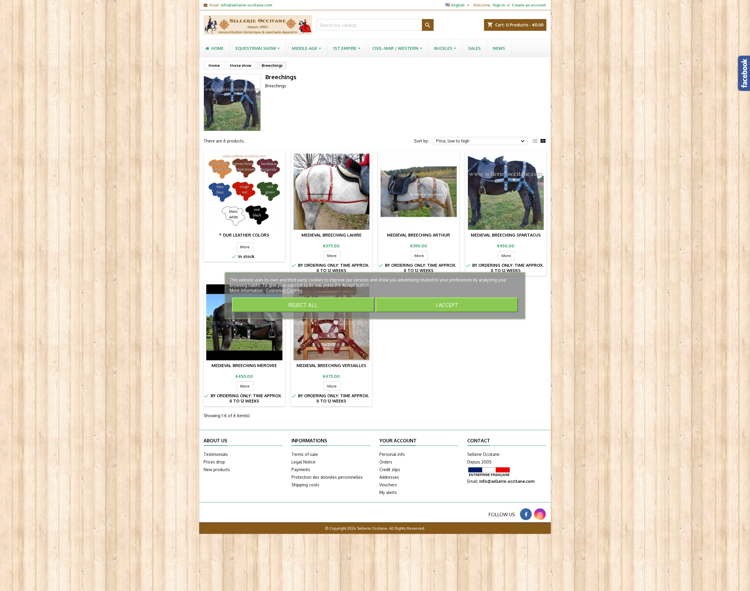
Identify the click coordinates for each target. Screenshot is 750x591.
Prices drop (214, 461)
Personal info (392, 454)
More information (247, 290)
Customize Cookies (284, 290)
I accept (447, 304)
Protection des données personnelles (327, 477)
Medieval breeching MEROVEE (244, 365)
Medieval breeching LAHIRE (331, 234)
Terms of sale (305, 454)
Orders (385, 461)
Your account (398, 441)
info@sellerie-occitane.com (246, 5)
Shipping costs (305, 484)
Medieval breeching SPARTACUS (506, 234)
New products (217, 469)
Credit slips (389, 469)
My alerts (388, 492)
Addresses (389, 477)
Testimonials (216, 454)
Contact (478, 441)
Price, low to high (481, 141)
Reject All (303, 304)
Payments (301, 469)
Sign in (498, 5)
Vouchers (388, 484)
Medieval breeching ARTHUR (418, 234)
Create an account (529, 5)
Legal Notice (304, 461)
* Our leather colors (244, 234)
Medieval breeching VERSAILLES (331, 365)
